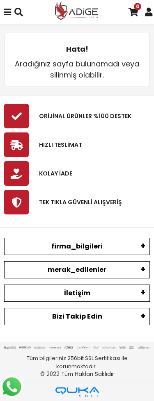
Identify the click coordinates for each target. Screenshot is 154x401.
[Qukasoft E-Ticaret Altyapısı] (77, 392)
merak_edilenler (77, 269)
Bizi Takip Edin (77, 316)
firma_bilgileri (77, 246)
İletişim (77, 293)
